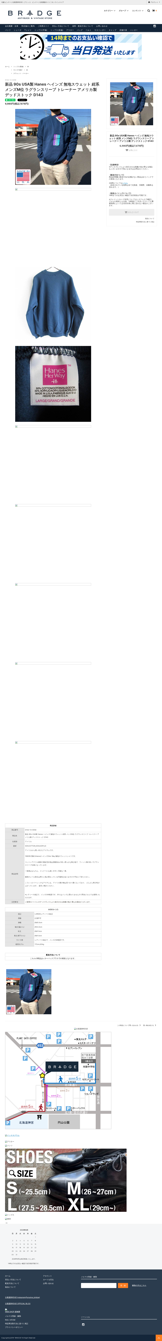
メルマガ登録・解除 (13, 1316)
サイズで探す (18, 70)
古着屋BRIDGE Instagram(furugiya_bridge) (22, 1297)
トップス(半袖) (40, 30)
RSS (6, 1320)
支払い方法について (60, 26)
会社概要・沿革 (11, 26)
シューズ (17, 30)
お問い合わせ (102, 26)
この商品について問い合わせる (128, 1025)
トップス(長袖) (56, 30)
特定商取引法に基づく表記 (145, 222)
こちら (125, 183)
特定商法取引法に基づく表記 (16, 1323)
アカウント (154, 2)
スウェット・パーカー (21, 73)
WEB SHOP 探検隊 (12, 1312)
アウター (70, 30)
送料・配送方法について (82, 26)
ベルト (88, 30)
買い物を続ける (148, 1025)
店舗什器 (123, 30)
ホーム (7, 66)
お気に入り (133, 150)
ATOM (12, 1320)
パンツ (8, 30)
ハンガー (134, 30)
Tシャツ (27, 30)
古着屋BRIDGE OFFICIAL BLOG (17, 1303)
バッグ (80, 30)
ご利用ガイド (43, 26)
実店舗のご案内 (28, 26)
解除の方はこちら (139, 1285)
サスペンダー (100, 30)
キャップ (112, 30)
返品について (149, 218)
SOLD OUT (133, 212)
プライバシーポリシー (14, 1327)
